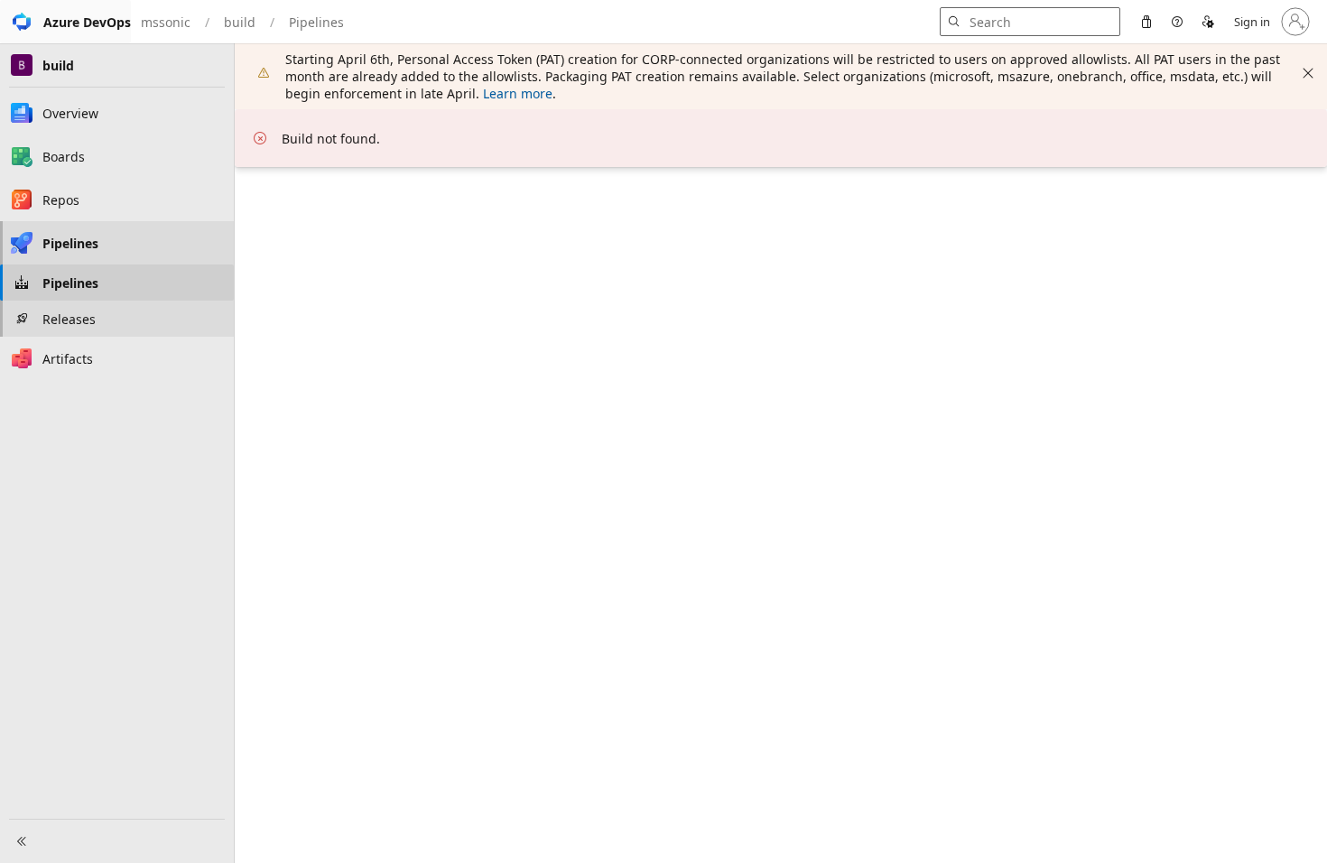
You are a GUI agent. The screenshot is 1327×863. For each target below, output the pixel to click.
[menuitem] (1146, 21)
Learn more (517, 93)
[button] (65, 21)
